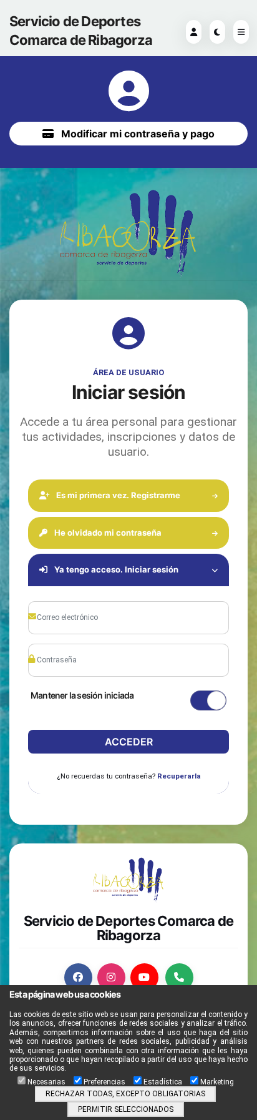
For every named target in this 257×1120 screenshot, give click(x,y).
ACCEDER (129, 741)
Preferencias (104, 1082)
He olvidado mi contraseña (107, 533)
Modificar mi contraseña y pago (137, 133)
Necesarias (46, 1082)
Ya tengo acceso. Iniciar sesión (115, 569)
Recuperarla (179, 776)
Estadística (162, 1082)
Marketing (217, 1082)
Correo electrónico (72, 598)
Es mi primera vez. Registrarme (117, 495)
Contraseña (63, 641)
